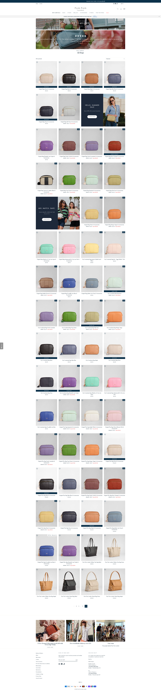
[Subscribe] (76, 660)
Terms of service (39, 661)
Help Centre (38, 657)
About (37, 3)
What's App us (91, 661)
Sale (107, 12)
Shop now (50, 647)
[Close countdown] (159, 16)
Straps (69, 12)
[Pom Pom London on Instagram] (59, 664)
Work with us (38, 670)
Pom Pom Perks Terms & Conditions (43, 663)
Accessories (83, 12)
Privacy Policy (38, 676)
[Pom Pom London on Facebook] (62, 664)
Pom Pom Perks (100, 12)
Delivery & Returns (39, 653)
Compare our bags (39, 674)
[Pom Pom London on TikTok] (64, 664)
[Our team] (110, 631)
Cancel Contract (39, 678)
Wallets (76, 12)
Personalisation (39, 672)
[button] (37, 62)
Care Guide (38, 667)
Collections (82, 50)
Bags (64, 12)
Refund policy (38, 665)
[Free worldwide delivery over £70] (80, 631)
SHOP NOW (92, 116)
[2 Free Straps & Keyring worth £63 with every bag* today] (50, 631)
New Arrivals (56, 12)
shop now (80, 646)
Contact (40, 3)
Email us (90, 659)
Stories (91, 12)
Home (77, 50)
